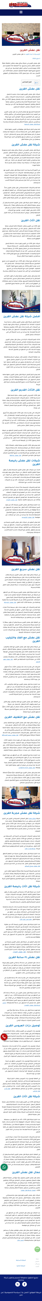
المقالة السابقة (21, 1260)
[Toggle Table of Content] (35, 83)
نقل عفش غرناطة (15, 455)
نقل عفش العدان (11, 500)
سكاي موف (32, 818)
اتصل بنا (25, 1293)
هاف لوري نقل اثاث (26, 919)
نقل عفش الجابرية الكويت (27, 768)
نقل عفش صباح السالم (32, 866)
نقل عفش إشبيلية (10, 602)
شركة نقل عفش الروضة (32, 124)
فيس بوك (20, 1240)
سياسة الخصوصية (12, 1293)
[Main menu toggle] (21, 12)
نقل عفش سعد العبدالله (10, 735)
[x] (17, 1284)
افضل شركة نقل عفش (28, 1190)
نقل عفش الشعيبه (28, 517)
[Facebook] (24, 1284)
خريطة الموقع (35, 1293)
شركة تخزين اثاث (30, 849)
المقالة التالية (21, 1266)
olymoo (21, 1280)
